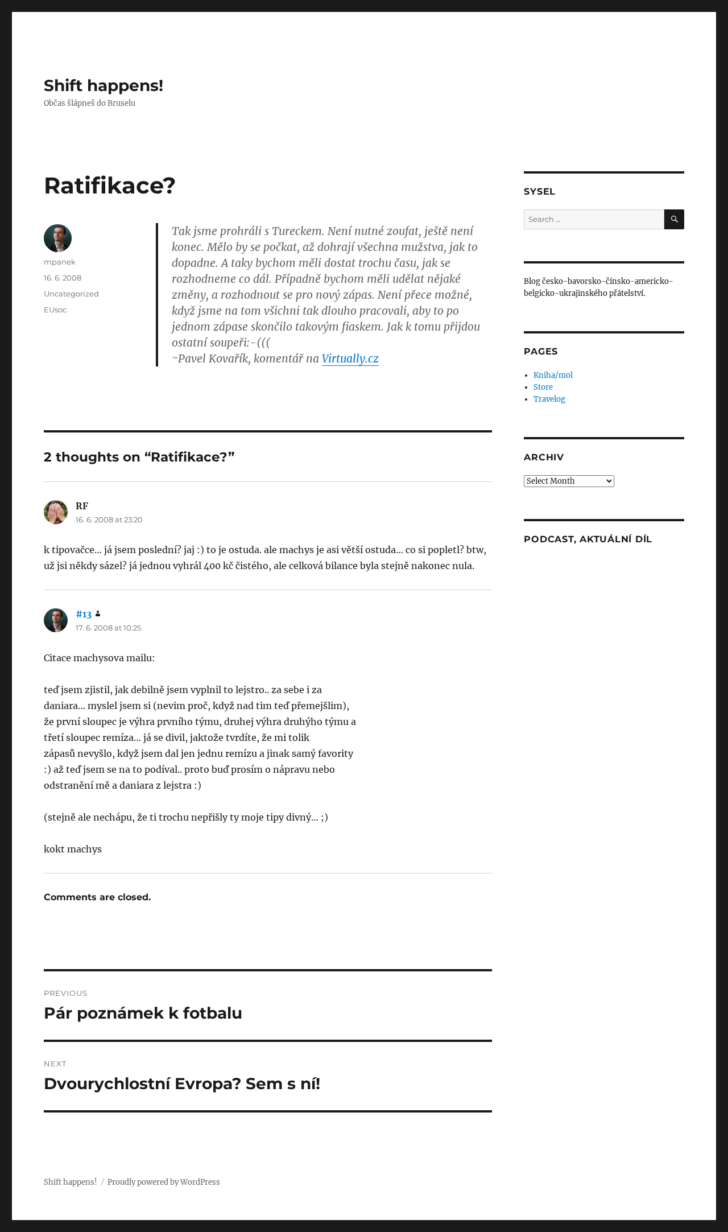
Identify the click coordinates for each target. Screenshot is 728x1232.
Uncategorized (71, 293)
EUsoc (55, 309)
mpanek (60, 261)
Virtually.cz (350, 358)
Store (543, 387)
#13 (84, 614)
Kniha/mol (553, 375)
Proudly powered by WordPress (163, 1182)
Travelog (549, 399)
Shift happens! (103, 85)
